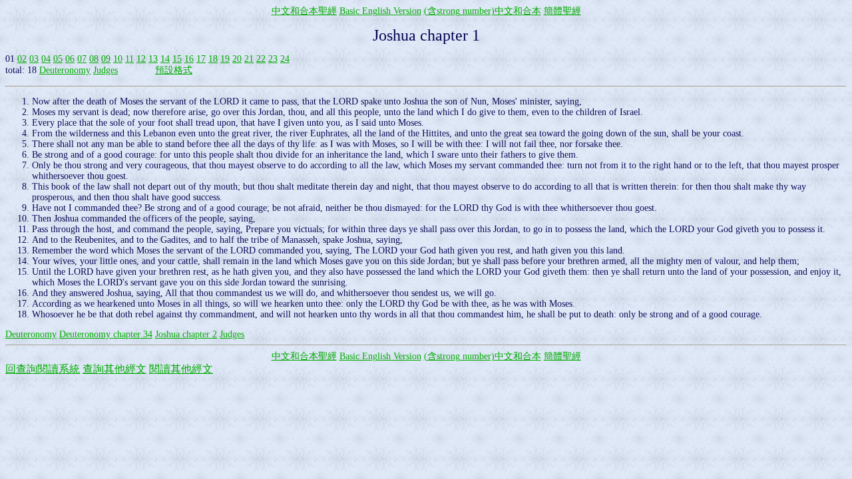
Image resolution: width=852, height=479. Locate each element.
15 (177, 59)
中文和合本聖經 (304, 11)
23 (273, 59)
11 (129, 59)
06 (70, 59)
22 (261, 59)
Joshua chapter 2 (186, 334)
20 (237, 59)
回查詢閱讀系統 (42, 369)
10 (117, 59)
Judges (105, 70)
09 (105, 59)
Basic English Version (380, 11)
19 (225, 59)
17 (201, 59)
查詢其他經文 (114, 369)
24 (285, 59)
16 (189, 59)
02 (22, 59)
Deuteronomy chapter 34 (105, 334)
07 (82, 59)
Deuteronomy (65, 70)
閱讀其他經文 (181, 369)
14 (165, 59)
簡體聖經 (562, 11)
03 (34, 59)
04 (46, 59)
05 (58, 59)
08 (94, 59)
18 (213, 59)
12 (141, 59)
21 (249, 59)
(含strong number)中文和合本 (482, 11)
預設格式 (173, 70)
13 (153, 59)
